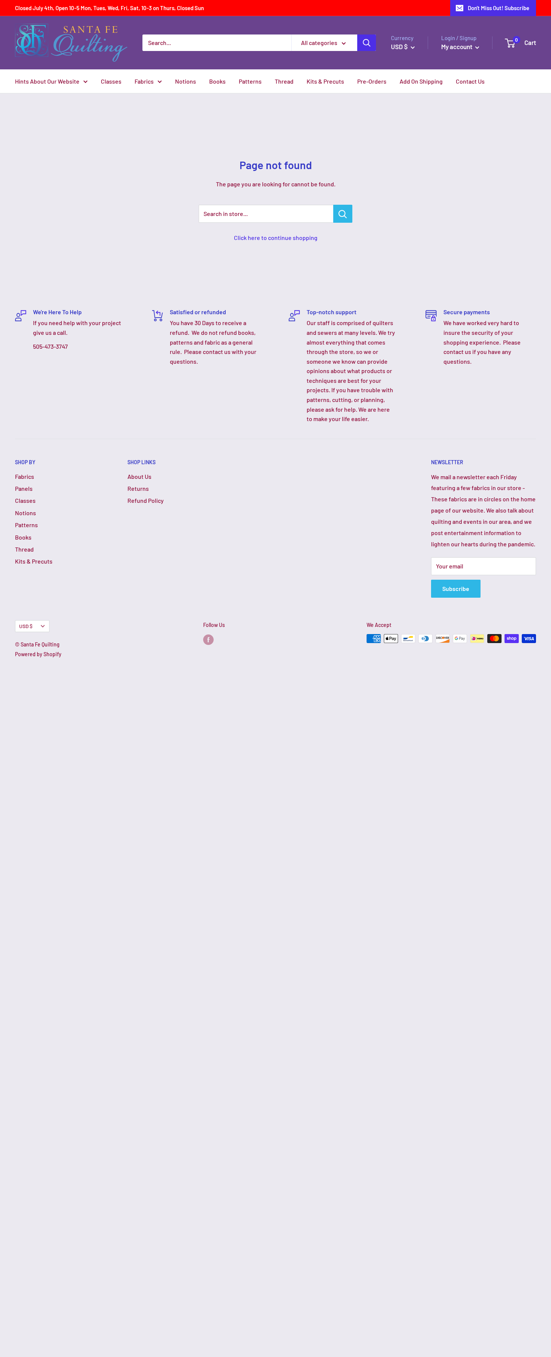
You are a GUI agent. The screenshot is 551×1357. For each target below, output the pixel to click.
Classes (111, 81)
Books (217, 81)
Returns (138, 488)
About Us (139, 476)
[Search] (366, 42)
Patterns (250, 81)
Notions (185, 81)
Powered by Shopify (38, 654)
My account (457, 46)
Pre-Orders (371, 81)
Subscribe (455, 588)
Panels (24, 488)
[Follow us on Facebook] (208, 639)
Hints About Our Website (47, 81)
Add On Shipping (421, 81)
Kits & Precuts (325, 81)
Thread (284, 81)
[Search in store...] (342, 214)
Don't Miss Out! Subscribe (498, 7)
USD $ (26, 626)
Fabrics (144, 81)
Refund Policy (145, 500)
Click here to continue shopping (275, 237)
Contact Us (470, 81)
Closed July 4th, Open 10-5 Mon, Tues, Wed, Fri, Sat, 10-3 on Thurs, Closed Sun (109, 7)
